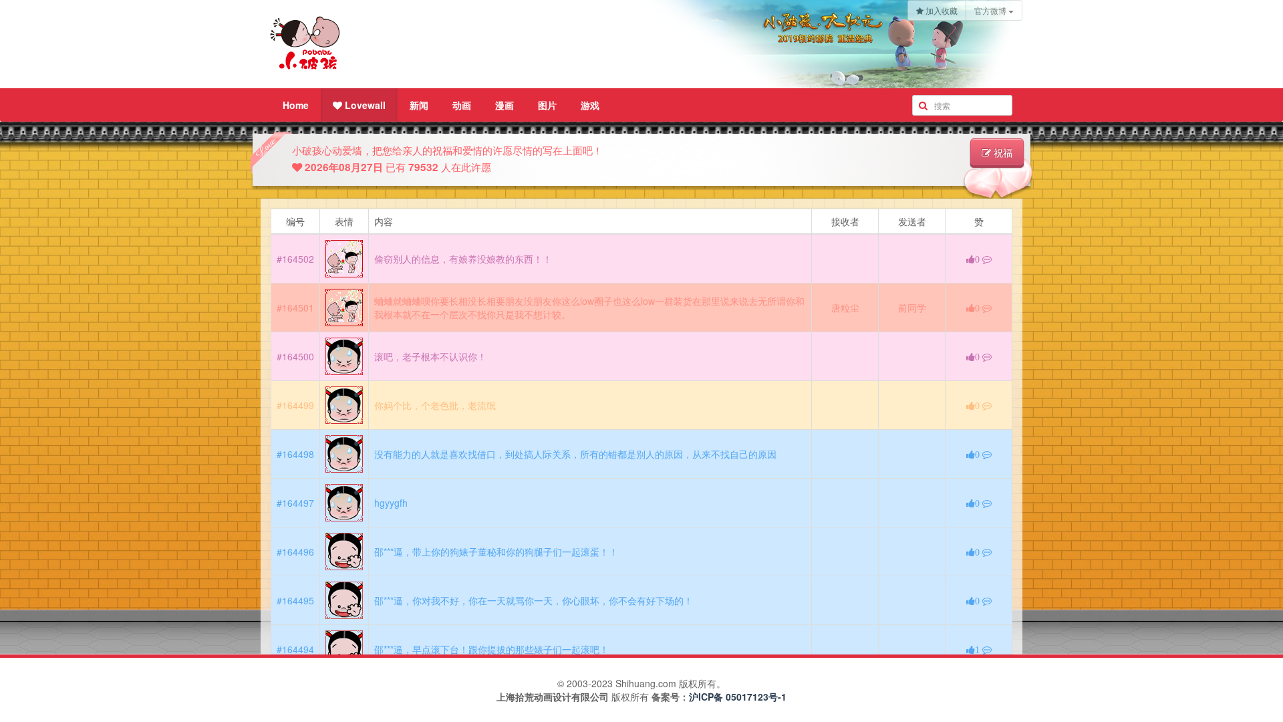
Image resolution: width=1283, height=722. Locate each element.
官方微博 (991, 10)
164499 (298, 405)
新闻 (419, 105)
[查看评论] (987, 258)
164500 (298, 356)
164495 (298, 600)
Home (296, 105)
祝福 (1001, 153)
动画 (461, 105)
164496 (298, 551)
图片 (547, 105)
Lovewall (364, 105)
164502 (298, 258)
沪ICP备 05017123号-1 (738, 696)
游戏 (590, 105)
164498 (298, 454)
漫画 (504, 105)
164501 (298, 307)
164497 (298, 502)
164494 (298, 649)
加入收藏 (940, 10)
